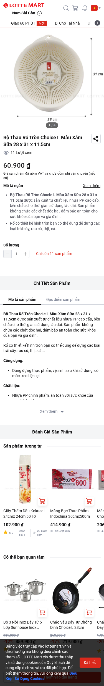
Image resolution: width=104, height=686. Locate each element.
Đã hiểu (90, 662)
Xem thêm (91, 185)
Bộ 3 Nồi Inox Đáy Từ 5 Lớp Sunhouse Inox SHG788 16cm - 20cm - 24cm (23, 625)
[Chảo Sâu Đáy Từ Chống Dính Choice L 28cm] (72, 590)
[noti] (85, 8)
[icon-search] (66, 8)
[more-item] (97, 23)
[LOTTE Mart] (26, 5)
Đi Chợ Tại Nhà (67, 23)
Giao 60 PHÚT (28, 23)
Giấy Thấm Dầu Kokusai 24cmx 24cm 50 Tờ (23, 514)
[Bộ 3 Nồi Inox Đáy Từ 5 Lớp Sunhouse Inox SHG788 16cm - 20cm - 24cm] (25, 590)
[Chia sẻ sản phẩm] (96, 138)
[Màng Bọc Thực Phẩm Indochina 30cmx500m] (72, 479)
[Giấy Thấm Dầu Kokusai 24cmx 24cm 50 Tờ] (25, 479)
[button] (96, 8)
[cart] (75, 8)
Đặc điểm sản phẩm (63, 299)
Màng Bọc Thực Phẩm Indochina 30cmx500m (70, 514)
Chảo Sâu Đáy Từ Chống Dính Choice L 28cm (71, 625)
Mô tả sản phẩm (22, 299)
